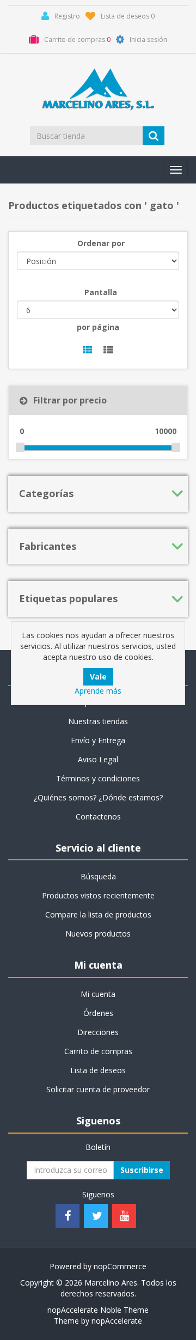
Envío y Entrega (98, 740)
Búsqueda (98, 876)
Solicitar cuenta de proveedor (98, 1089)
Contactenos (98, 816)
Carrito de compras (98, 1051)
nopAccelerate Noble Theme (98, 1310)
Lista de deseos (98, 1070)
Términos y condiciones (98, 778)
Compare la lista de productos (98, 914)
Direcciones (98, 1032)
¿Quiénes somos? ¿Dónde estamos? (98, 797)
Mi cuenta (98, 994)
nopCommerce (120, 1266)
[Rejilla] (87, 350)
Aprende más (98, 691)
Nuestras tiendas (98, 721)
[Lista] (108, 350)
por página (98, 327)
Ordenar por (101, 243)
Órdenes (98, 1013)
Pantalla (100, 292)
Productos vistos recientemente (98, 895)
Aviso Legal (98, 759)
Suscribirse (141, 1170)
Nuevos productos (98, 933)
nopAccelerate (116, 1320)
